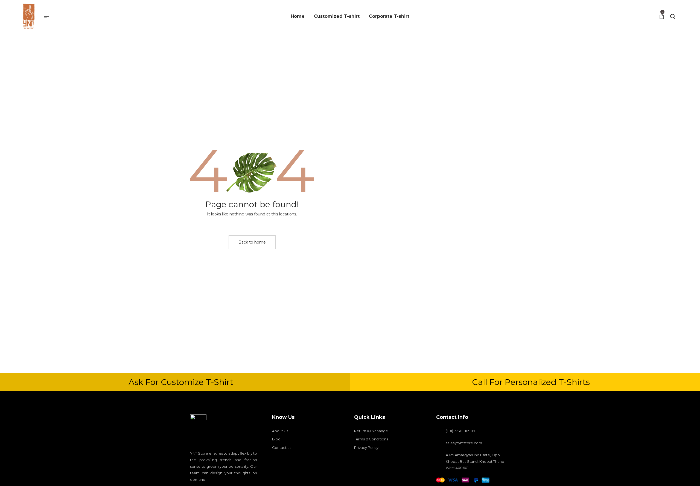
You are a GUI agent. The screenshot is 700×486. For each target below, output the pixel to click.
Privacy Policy (366, 447)
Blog (276, 439)
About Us (280, 431)
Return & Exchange (371, 431)
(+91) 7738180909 (460, 431)
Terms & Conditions (371, 439)
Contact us (281, 447)
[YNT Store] (29, 16)
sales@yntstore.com (464, 443)
